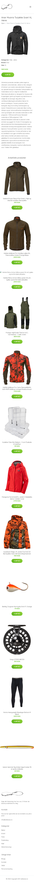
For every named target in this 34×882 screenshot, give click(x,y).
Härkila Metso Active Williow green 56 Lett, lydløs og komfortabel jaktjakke (17, 279)
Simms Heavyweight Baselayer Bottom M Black (17, 713)
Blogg (3, 859)
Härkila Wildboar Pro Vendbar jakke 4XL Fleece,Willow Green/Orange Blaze (17, 254)
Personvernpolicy (6, 869)
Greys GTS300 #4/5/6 (17, 659)
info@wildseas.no (6, 820)
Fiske (3, 837)
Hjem (3, 23)
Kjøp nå (7, 74)
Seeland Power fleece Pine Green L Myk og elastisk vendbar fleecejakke (17, 199)
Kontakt (3, 862)
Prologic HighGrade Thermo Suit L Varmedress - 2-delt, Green (17, 333)
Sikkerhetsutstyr (6, 847)
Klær (11, 60)
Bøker (3, 830)
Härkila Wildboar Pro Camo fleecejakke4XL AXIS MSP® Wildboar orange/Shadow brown (17, 388)
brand (3, 833)
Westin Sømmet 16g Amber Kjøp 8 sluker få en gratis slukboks (17, 768)
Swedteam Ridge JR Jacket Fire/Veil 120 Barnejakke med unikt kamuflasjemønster (17, 553)
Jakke (15, 60)
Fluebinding (4, 840)
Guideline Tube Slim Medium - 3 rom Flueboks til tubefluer (17, 443)
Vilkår (3, 865)
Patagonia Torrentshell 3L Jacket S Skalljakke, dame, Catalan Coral (17, 498)
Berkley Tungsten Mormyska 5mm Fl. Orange (17, 606)
